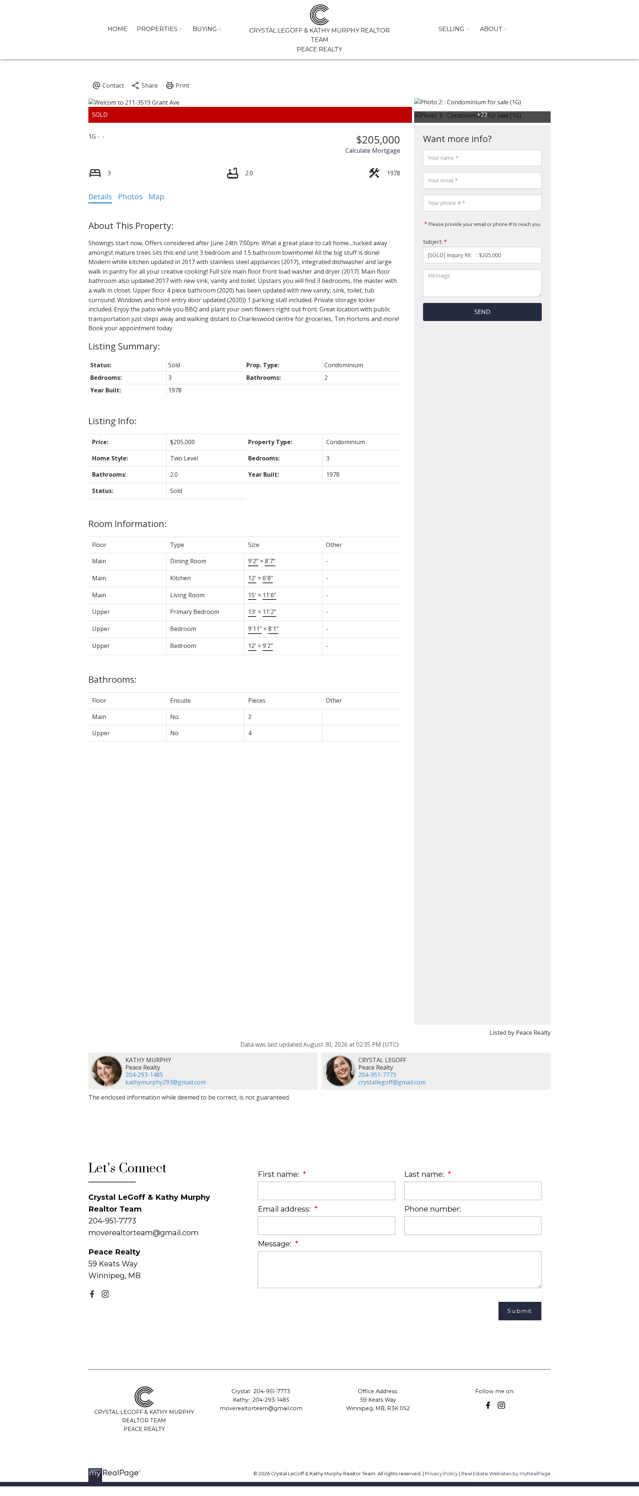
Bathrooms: (112, 679)
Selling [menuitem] (451, 29)
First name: (279, 1174)
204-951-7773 (377, 1075)
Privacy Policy (441, 1473)
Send (482, 312)
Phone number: (432, 1209)
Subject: (433, 241)
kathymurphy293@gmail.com (165, 1082)
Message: (275, 1243)
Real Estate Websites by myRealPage (506, 1473)
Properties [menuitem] (157, 29)
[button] (92, 1294)
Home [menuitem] (117, 29)
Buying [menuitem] (205, 29)
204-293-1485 (144, 1075)
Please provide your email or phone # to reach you (483, 224)
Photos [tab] (130, 197)
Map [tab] (156, 197)
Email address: (285, 1209)
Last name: (425, 1174)
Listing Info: (112, 421)
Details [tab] (100, 197)
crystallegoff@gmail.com (392, 1082)
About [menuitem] (491, 29)
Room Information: (127, 523)
